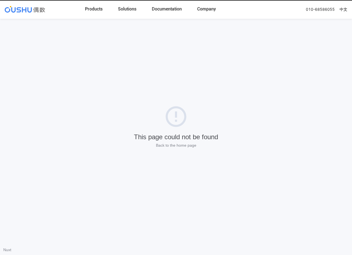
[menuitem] (94, 9)
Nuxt (7, 250)
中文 (343, 9)
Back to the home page (176, 145)
